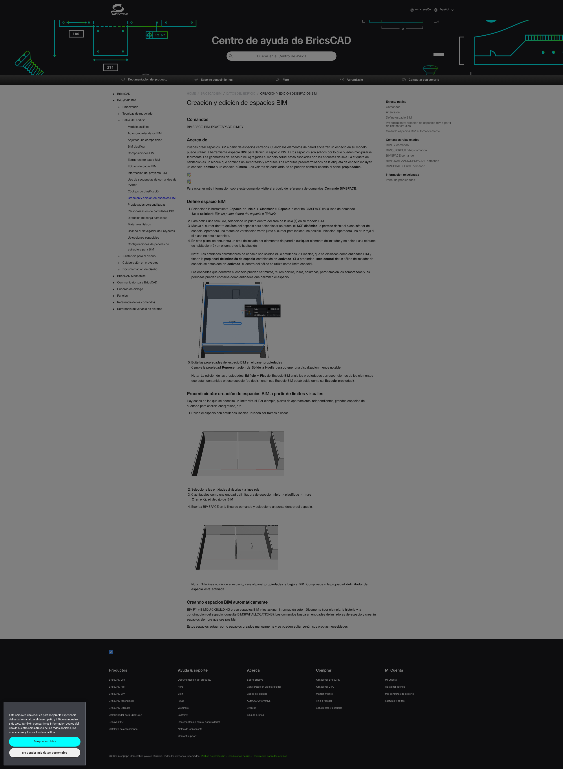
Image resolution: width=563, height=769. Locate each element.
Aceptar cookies (44, 741)
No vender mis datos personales (44, 752)
